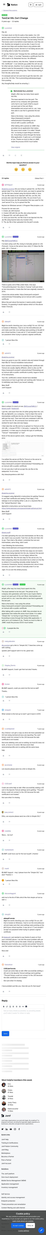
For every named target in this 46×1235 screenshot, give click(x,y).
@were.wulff (6, 408)
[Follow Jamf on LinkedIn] (7, 1129)
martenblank (9, 850)
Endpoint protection (8, 1201)
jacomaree (8, 765)
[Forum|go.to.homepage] (12, 4)
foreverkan (8, 964)
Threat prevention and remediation (13, 1204)
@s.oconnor (6, 645)
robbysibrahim (10, 641)
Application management (10, 1184)
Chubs (10, 1090)
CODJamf (8, 784)
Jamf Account (6, 1163)
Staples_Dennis (10, 665)
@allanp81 (15, 408)
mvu (9, 1084)
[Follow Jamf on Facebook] (19, 1129)
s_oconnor (8, 28)
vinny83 (7, 914)
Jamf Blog (4, 1150)
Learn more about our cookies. (23, 1221)
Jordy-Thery (12, 1102)
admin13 (8, 353)
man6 (7, 868)
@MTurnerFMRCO (11, 241)
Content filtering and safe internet (13, 1208)
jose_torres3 (9, 812)
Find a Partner (6, 1160)
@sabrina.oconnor (8, 189)
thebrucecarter (13, 1109)
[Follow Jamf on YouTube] (11, 1129)
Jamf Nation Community (9, 1146)
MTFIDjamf (8, 185)
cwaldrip (8, 831)
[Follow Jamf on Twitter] (2, 1129)
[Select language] (31, 5)
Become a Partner (7, 1156)
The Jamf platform (7, 1174)
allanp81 (8, 321)
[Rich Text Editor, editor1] (23, 1019)
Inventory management (9, 1187)
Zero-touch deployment (9, 1177)
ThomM (10, 1096)
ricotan (7, 684)
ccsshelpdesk (9, 729)
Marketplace (5, 1153)
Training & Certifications (9, 1143)
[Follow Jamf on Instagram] (15, 1129)
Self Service (5, 1194)
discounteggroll (10, 893)
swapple (8, 710)
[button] (4, 5)
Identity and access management (13, 1197)
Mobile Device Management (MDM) (13, 1180)
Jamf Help (5, 1139)
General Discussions (10, 10)
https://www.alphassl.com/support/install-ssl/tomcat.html (22, 508)
